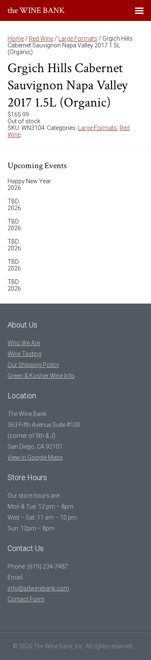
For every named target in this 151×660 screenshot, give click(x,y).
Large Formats (77, 38)
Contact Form (26, 599)
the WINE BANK (36, 10)
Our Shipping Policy (33, 364)
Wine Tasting (25, 354)
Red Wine (41, 38)
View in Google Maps (35, 457)
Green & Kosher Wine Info (41, 375)
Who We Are (24, 343)
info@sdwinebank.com (38, 588)
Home (16, 38)
